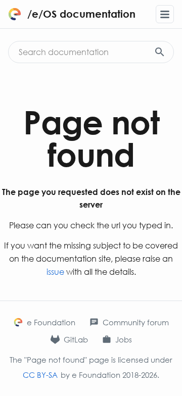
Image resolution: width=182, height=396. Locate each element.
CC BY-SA (40, 375)
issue (55, 271)
